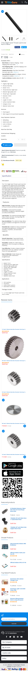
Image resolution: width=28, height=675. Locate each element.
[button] (20, 145)
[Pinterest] (18, 637)
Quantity (4, 139)
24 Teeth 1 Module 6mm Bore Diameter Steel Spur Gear (14, 454)
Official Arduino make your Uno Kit (17, 553)
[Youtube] (21, 637)
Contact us (16, 72)
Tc (17, 64)
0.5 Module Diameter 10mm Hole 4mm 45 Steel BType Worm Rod (18, 510)
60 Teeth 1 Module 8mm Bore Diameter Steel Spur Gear (14, 423)
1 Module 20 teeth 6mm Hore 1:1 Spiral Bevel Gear (18, 518)
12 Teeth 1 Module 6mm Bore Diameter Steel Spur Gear (14, 329)
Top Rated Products (8, 573)
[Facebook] (6, 637)
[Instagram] (14, 637)
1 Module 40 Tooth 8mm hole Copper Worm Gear (18, 528)
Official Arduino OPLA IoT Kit (18, 562)
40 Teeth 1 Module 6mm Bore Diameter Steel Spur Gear (14, 360)
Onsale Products (7, 538)
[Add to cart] (24, 426)
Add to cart (8, 145)
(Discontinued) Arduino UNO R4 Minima (18, 544)
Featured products (8, 502)
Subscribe (14, 623)
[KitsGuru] (11, 2)
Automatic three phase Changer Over (16, 579)
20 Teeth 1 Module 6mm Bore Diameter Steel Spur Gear (14, 392)
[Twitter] (10, 637)
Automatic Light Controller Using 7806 (17, 589)
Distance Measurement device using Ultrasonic (16, 599)
